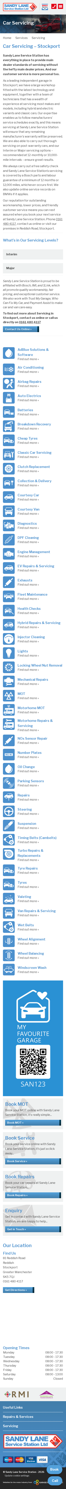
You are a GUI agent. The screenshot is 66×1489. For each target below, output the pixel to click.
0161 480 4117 (30, 322)
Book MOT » (15, 1122)
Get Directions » (16, 1290)
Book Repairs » (17, 1195)
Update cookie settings (17, 1475)
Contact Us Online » (18, 329)
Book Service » (17, 1161)
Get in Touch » (16, 1229)
